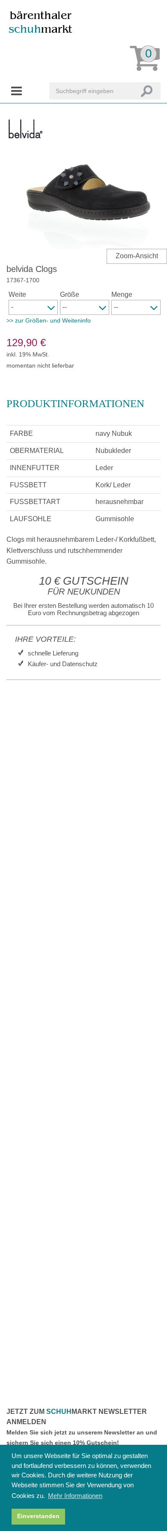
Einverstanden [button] (38, 1516)
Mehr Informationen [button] (75, 1495)
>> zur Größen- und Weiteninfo (48, 320)
